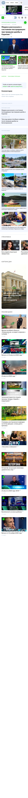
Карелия (4, 76)
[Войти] (22, 17)
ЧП (11, 36)
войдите (5, 86)
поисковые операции (14, 76)
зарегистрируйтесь (16, 86)
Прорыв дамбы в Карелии (9, 22)
